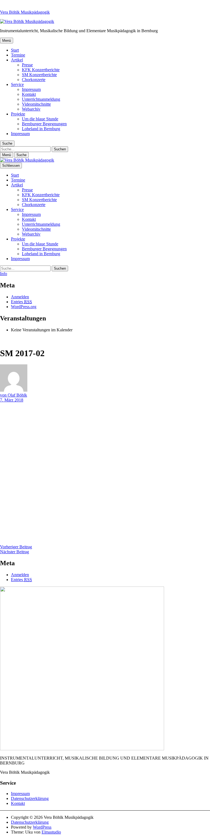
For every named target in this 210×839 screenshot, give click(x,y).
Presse (27, 65)
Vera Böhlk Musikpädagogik (25, 12)
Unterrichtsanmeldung (41, 99)
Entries (21, 301)
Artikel (17, 60)
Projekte (18, 114)
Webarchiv (31, 109)
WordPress (42, 827)
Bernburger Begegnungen (44, 123)
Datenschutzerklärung (30, 798)
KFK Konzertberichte (41, 69)
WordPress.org (23, 306)
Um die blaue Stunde (40, 119)
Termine (18, 55)
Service (17, 84)
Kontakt (29, 94)
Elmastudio (51, 832)
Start (15, 50)
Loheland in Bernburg (41, 128)
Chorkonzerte (33, 79)
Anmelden (20, 296)
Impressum (31, 89)
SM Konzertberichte (39, 74)
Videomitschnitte (36, 104)
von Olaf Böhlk (13, 395)
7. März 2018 (11, 400)
